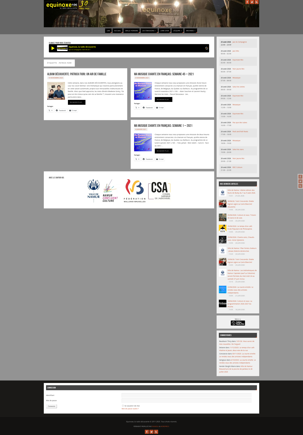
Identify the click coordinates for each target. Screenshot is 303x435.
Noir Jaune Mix (238, 69)
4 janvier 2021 (140, 129)
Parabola (155, 426)
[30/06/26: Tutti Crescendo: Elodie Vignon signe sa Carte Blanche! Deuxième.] (222, 207)
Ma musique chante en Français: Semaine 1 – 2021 (163, 126)
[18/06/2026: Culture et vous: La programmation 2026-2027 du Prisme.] (222, 306)
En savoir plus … (76, 102)
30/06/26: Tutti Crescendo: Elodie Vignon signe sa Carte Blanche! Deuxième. (241, 204)
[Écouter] (53, 48)
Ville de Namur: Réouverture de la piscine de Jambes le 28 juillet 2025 (236, 369)
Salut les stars (238, 149)
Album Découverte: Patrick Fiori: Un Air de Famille (76, 74)
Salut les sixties (239, 87)
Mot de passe (51, 400)
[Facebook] (300, 177)
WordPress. (165, 426)
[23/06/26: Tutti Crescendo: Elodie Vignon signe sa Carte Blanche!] (222, 265)
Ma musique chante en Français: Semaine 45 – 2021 (164, 74)
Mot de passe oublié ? (130, 409)
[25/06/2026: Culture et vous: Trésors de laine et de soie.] (222, 220)
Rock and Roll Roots (240, 131)
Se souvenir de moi (132, 406)
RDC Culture (237, 167)
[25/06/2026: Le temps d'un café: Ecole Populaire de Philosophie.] (222, 232)
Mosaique (236, 78)
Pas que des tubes (240, 122)
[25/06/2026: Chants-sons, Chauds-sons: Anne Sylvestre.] (222, 243)
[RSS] (300, 186)
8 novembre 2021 (142, 78)
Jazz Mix (236, 51)
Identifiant (50, 395)
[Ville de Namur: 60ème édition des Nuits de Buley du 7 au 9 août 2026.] (222, 196)
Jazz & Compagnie (240, 42)
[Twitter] (300, 181)
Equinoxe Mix (238, 60)
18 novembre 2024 (56, 78)
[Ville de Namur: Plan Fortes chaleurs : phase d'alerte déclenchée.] (222, 254)
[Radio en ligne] (206, 48)
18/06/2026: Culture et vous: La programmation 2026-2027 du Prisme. (240, 304)
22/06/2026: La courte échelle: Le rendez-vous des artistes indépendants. (240, 290)
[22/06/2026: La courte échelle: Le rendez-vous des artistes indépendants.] (222, 293)
